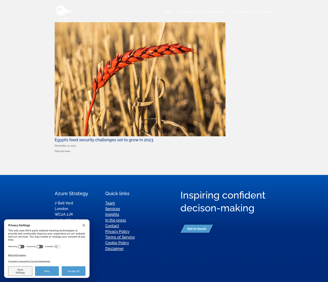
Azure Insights (214, 12)
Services (188, 12)
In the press (243, 12)
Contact (267, 12)
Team (168, 12)
